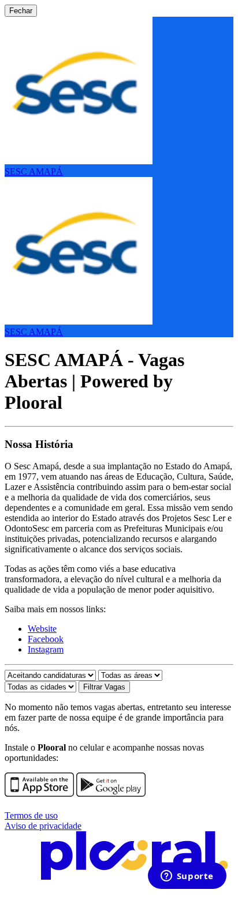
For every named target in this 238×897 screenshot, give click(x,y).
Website (42, 629)
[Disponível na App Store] (39, 793)
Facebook (46, 639)
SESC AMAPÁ (34, 171)
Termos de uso (31, 815)
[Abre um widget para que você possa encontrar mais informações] (186, 876)
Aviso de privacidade (43, 826)
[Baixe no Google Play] (111, 793)
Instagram (46, 649)
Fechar (20, 10)
